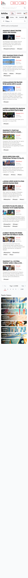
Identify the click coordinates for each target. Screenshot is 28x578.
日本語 (22, 3)
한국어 (14, 3)
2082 (22, 289)
